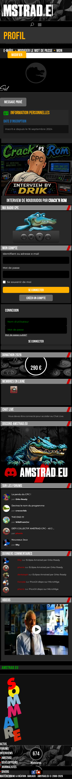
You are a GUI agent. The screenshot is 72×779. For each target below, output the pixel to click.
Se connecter (36, 341)
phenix (19, 533)
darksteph (22, 574)
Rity (18, 545)
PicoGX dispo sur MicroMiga (44, 581)
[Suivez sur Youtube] (39, 772)
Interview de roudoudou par (37, 200)
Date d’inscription (14, 121)
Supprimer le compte (31, 55)
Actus (3, 744)
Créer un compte (36, 298)
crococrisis (21, 510)
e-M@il (8, 50)
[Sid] (36, 73)
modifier (16, 55)
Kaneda (21, 581)
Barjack (31, 776)
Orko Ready (21, 499)
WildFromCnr (22, 522)
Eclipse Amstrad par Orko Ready (43, 560)
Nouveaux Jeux (20, 539)
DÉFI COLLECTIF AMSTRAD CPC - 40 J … (33, 528)
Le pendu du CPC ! (21, 494)
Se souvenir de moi (19, 282)
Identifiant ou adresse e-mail (21, 253)
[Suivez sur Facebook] (33, 772)
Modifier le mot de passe (35, 50)
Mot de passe (11, 267)
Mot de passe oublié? (16, 335)
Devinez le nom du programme (28, 505)
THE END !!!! (18, 517)
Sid (4, 87)
